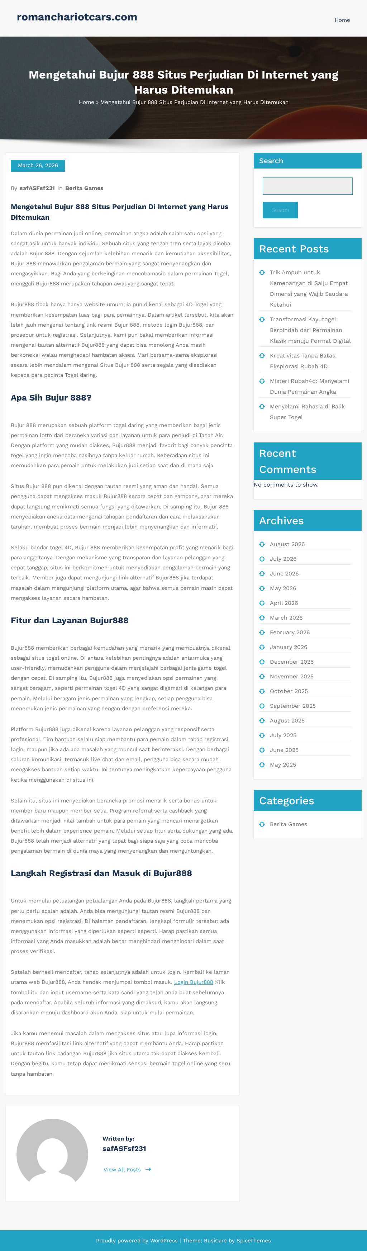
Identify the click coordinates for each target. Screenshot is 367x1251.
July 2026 (283, 558)
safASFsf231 (37, 188)
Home (342, 20)
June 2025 (284, 750)
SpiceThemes (253, 1240)
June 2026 (284, 573)
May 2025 (283, 764)
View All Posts (123, 1169)
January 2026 (289, 647)
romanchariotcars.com (77, 16)
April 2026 (284, 603)
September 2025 (293, 705)
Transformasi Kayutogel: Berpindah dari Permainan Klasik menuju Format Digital (310, 330)
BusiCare (216, 1240)
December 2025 (292, 661)
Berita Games (84, 188)
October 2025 (289, 691)
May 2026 (283, 588)
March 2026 (286, 617)
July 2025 (283, 735)
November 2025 (292, 676)
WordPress (164, 1240)
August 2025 (287, 720)
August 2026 (287, 544)
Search (271, 160)
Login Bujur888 (193, 982)
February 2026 (290, 632)
